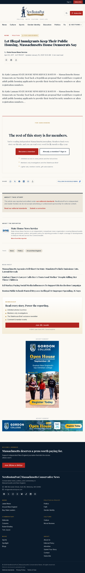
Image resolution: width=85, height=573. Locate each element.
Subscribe (78, 2)
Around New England (34, 251)
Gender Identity (34, 25)
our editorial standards (45, 201)
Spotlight (5, 543)
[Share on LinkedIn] (24, 181)
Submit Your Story (50, 549)
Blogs (4, 546)
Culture (13, 25)
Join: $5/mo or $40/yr (14, 465)
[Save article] (6, 60)
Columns (5, 523)
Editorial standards (8, 570)
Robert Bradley (7, 527)
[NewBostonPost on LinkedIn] (30, 494)
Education (47, 25)
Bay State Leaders (8, 510)
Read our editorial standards (15, 208)
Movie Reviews (49, 523)
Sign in (69, 2)
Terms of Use (31, 570)
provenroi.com (20, 567)
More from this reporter (19, 238)
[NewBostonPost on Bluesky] (21, 494)
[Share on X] (15, 181)
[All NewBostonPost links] (35, 494)
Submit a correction (37, 208)
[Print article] (11, 60)
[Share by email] (28, 181)
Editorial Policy (49, 543)
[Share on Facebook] (19, 181)
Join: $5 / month (42, 325)
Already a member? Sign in (54, 151)
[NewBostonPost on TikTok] (26, 494)
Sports (21, 25)
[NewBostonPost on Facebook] (4, 494)
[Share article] (16, 60)
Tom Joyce (6, 530)
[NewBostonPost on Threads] (17, 494)
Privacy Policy (20, 570)
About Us (47, 540)
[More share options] (33, 181)
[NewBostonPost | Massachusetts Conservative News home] (32, 12)
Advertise (47, 546)
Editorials (5, 520)
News (4, 25)
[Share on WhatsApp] (10, 181)
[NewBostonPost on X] (8, 494)
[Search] (66, 13)
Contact (46, 553)
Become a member (27, 151)
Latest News (6, 504)
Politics (58, 25)
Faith (45, 507)
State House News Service (17, 52)
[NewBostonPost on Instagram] (13, 494)
